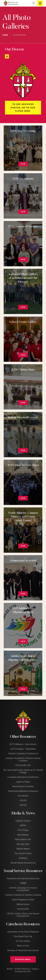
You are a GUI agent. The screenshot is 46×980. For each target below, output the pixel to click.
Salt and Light (23, 844)
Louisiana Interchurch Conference (23, 777)
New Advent (23, 834)
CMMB (23, 883)
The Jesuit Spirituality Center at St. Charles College (23, 771)
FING (29, 971)
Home (5, 35)
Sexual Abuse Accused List (23, 862)
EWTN (23, 825)
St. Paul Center (23, 941)
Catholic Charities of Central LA (23, 753)
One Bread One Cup (23, 936)
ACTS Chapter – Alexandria (23, 749)
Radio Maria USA (23, 839)
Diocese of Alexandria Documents (23, 950)
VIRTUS (23, 805)
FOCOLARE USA (23, 765)
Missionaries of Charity (23, 786)
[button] (7, 56)
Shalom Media (23, 848)
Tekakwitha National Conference (23, 791)
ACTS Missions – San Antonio (23, 744)
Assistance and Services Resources (23, 878)
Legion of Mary (23, 781)
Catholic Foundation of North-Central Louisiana (23, 759)
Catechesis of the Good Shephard (23, 931)
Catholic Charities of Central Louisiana (23, 895)
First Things (23, 830)
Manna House (23, 904)
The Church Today (23, 853)
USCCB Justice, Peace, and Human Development (23, 914)
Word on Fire (23, 945)
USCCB (23, 800)
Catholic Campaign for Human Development (23, 888)
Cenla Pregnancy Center (23, 899)
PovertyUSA (23, 909)
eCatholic (23, 858)
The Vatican (23, 795)
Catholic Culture (23, 820)
